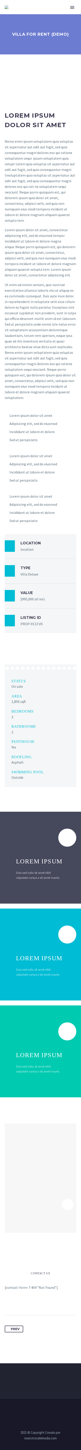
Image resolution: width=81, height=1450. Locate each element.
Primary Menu (72, 7)
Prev (15, 1329)
